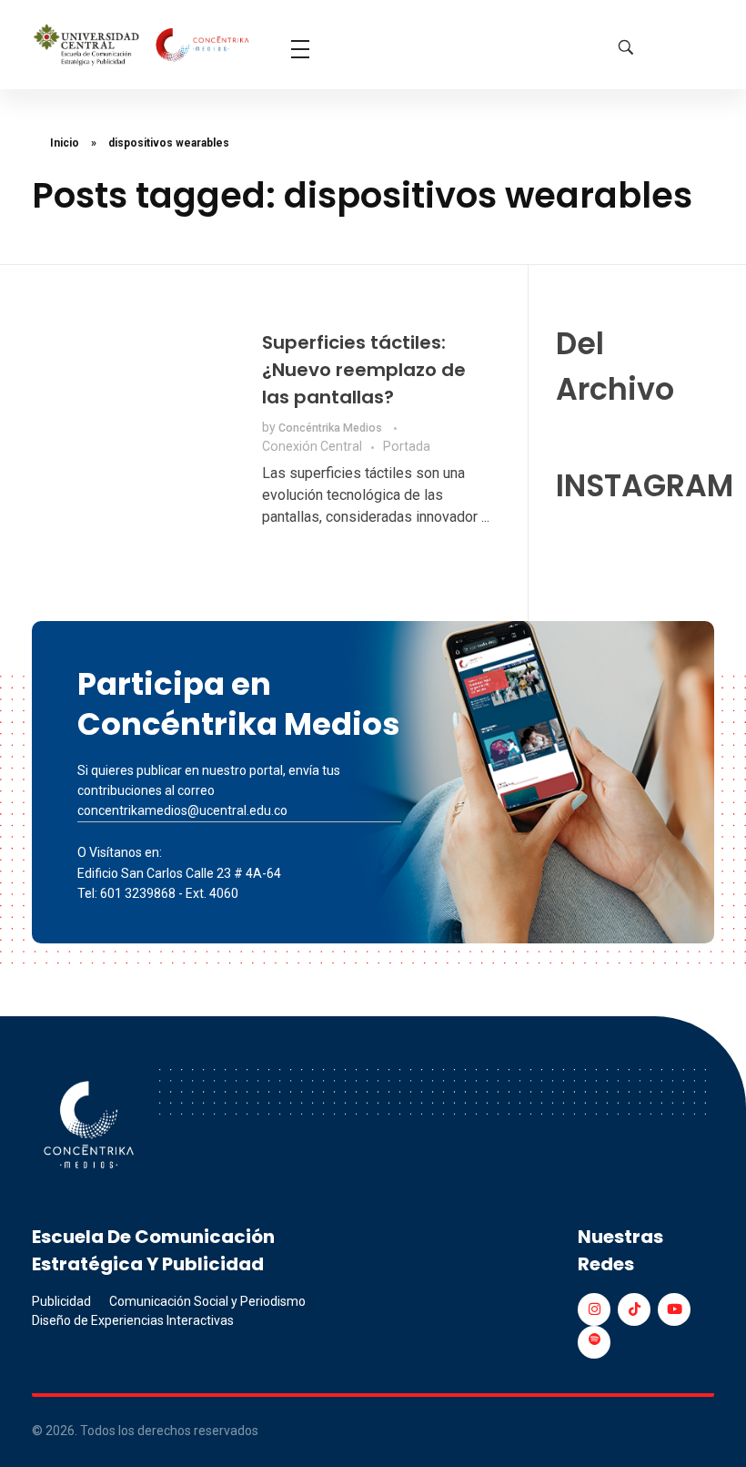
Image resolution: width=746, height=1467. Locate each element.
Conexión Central (312, 446)
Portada (406, 446)
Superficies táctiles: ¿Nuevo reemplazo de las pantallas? (364, 370)
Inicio (64, 143)
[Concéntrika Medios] (143, 46)
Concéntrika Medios (331, 428)
